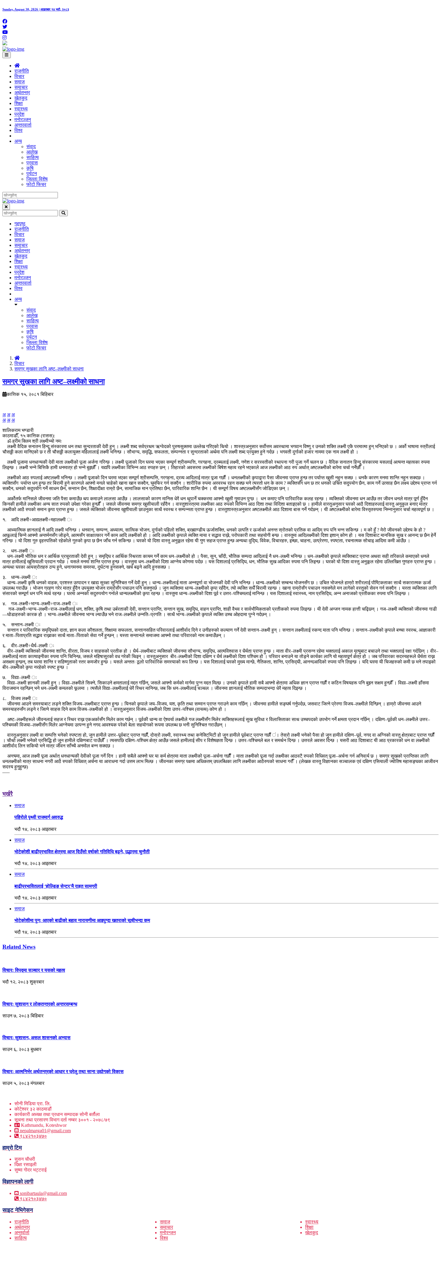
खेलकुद (20, 97)
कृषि (30, 168)
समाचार (21, 87)
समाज (19, 81)
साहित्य (32, 157)
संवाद (31, 146)
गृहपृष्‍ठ (20, 223)
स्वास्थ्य (21, 108)
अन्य (18, 141)
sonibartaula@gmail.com (43, 1193)
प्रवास (32, 162)
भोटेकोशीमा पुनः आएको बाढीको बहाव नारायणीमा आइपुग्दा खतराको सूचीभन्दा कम (82, 920)
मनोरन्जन (168, 1232)
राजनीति (21, 70)
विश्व (18, 130)
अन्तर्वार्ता (21, 1232)
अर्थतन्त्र (22, 92)
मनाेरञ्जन (22, 119)
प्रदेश (19, 114)
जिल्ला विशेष (37, 178)
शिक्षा (18, 103)
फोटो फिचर (36, 184)
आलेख (32, 151)
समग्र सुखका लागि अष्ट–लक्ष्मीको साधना (49, 368)
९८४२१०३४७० (33, 1136)
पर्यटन (31, 173)
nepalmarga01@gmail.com (45, 1130)
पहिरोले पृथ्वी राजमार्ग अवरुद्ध (38, 817)
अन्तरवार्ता (23, 124)
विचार (19, 76)
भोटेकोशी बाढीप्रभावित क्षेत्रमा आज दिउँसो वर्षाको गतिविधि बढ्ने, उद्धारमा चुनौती (82, 851)
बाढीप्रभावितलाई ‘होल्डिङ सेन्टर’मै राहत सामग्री (55, 886)
